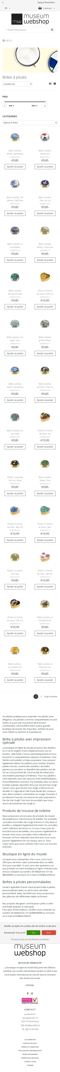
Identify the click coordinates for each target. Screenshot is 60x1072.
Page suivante (50, 696)
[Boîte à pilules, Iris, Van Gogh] (15, 417)
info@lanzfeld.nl (32, 1025)
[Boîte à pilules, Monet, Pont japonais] (45, 463)
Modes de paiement (30, 1054)
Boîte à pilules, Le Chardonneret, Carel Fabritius (45, 620)
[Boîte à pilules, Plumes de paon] (15, 277)
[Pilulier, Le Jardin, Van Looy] (15, 557)
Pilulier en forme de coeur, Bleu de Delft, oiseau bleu (15, 527)
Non (49, 932)
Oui (33, 932)
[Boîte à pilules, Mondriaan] (45, 137)
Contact (30, 1009)
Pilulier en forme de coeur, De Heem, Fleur (45, 433)
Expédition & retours (30, 1058)
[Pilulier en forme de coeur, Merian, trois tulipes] (45, 557)
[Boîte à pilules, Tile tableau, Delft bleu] (15, 183)
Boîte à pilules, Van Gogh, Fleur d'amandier (15, 340)
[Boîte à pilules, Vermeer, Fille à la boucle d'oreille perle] (45, 370)
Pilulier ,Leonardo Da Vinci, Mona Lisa (15, 480)
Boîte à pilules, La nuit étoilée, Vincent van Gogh (15, 247)
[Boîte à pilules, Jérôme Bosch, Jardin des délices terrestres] (45, 323)
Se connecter (30, 1039)
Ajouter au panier (15, 166)
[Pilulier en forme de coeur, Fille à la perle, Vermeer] (15, 603)
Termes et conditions (30, 1047)
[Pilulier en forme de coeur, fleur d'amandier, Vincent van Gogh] (45, 510)
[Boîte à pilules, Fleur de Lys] (45, 183)
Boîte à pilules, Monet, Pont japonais (45, 480)
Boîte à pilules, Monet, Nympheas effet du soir (15, 387)
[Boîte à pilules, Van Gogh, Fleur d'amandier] (15, 323)
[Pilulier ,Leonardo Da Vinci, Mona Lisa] (15, 463)
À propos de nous (30, 1043)
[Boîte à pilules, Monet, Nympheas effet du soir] (15, 370)
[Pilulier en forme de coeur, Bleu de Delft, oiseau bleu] (15, 510)
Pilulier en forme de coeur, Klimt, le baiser (45, 293)
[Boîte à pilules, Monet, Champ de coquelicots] (45, 230)
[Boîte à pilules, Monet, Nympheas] (15, 137)
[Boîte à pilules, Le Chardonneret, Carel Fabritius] (45, 603)
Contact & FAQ (30, 1061)
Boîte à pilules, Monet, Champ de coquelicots (45, 247)
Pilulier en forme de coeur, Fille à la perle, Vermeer (15, 620)
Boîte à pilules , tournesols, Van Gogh (15, 667)
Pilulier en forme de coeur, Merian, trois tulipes (45, 573)
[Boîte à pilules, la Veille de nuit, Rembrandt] (45, 650)
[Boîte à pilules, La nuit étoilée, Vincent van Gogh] (15, 230)
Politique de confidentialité (30, 1050)
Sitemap (30, 1065)
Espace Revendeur (46, 2)
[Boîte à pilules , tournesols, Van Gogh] (15, 650)
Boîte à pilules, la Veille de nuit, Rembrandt (45, 667)
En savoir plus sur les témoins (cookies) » (30, 939)
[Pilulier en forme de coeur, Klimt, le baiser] (45, 277)
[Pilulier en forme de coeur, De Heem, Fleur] (45, 417)
